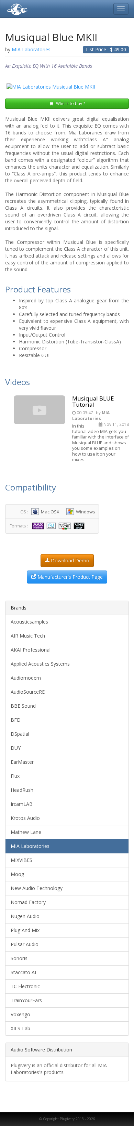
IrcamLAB (22, 804)
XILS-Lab (20, 1028)
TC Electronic (25, 986)
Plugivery (15, 8)
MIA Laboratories (30, 846)
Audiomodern (26, 678)
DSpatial (20, 734)
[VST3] (80, 525)
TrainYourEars (26, 1000)
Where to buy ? (70, 103)
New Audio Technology (37, 888)
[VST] (65, 525)
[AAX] (39, 525)
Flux (15, 776)
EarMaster (22, 762)
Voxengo (20, 1014)
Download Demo (69, 560)
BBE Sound (23, 706)
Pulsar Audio (24, 944)
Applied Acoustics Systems (40, 663)
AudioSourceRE (28, 692)
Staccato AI (23, 972)
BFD (16, 720)
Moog (17, 874)
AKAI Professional (31, 649)
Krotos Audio (25, 818)
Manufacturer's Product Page (69, 577)
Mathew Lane (26, 832)
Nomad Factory (28, 902)
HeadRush (22, 790)
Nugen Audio (25, 916)
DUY (16, 748)
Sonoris (19, 958)
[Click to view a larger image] (67, 87)
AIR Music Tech (28, 635)
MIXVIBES (21, 860)
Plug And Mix (25, 930)
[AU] (52, 525)
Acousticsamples (29, 621)
